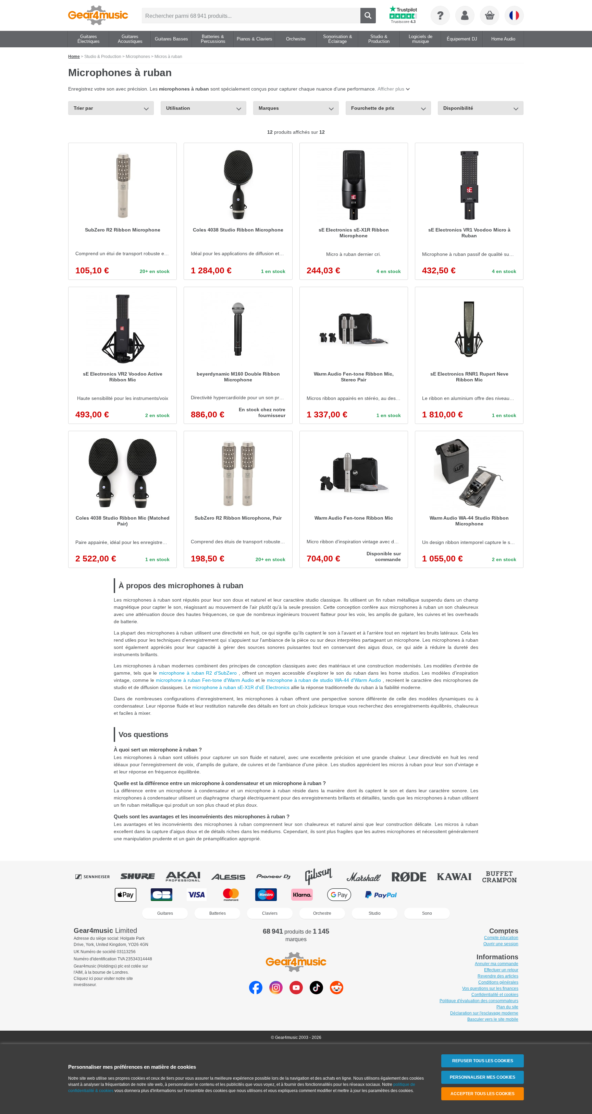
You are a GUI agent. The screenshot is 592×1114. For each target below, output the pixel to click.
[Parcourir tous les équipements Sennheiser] (97, 877)
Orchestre (322, 913)
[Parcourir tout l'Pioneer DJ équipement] (278, 877)
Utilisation (178, 108)
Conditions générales (498, 982)
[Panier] (490, 15)
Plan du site (507, 1007)
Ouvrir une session (500, 943)
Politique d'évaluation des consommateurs (479, 1000)
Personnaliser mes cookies (482, 1077)
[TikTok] (316, 992)
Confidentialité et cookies (494, 994)
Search (368, 15)
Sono (427, 913)
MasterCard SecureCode (425, 894)
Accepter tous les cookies (483, 1093)
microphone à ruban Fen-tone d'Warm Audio (206, 680)
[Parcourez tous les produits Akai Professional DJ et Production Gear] (187, 877)
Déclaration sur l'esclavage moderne (484, 1013)
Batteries (217, 913)
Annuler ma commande (496, 963)
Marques (269, 108)
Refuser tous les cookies (482, 1060)
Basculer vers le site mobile (492, 1019)
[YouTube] (296, 992)
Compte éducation (501, 937)
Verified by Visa (465, 894)
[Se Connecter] (465, 15)
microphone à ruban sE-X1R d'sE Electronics (241, 687)
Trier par (83, 108)
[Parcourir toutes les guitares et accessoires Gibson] (323, 877)
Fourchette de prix (372, 108)
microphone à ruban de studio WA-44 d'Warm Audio (325, 680)
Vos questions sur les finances (490, 988)
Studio (375, 913)
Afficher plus (391, 89)
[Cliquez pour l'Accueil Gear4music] (98, 15)
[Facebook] (255, 992)
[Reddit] (336, 992)
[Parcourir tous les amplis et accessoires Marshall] (368, 877)
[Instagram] (276, 992)
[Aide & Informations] (440, 15)
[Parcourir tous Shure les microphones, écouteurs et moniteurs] (142, 877)
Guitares (165, 913)
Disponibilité (458, 108)
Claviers (270, 913)
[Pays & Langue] (514, 15)
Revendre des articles (498, 976)
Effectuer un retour (501, 970)
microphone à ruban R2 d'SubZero (199, 673)
